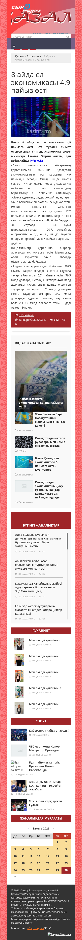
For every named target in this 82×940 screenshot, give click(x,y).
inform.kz (36, 161)
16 (66, 856)
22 (57, 863)
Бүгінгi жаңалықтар (41, 525)
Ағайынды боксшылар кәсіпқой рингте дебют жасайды (45, 785)
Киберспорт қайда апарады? (49, 730)
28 (47, 870)
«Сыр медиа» (35, 928)
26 (30, 870)
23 (66, 863)
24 (15, 870)
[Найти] (68, 37)
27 (38, 870)
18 (23, 863)
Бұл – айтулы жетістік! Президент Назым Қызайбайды (45, 766)
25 (23, 870)
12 (30, 856)
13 (38, 856)
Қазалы (41, 19)
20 (38, 863)
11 (23, 856)
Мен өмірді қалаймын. (45, 656)
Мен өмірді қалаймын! (45, 688)
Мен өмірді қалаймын (44, 640)
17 (15, 863)
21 (47, 863)
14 (47, 856)
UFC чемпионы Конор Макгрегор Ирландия (44, 748)
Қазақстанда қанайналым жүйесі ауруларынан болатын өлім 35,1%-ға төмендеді (38, 587)
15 (57, 856)
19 (30, 863)
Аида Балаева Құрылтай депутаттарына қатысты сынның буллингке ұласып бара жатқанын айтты (38, 540)
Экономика (26, 315)
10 (15, 856)
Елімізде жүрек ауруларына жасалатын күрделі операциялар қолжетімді (38, 609)
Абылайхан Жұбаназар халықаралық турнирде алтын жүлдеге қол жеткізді (36, 564)
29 (57, 870)
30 (66, 870)
